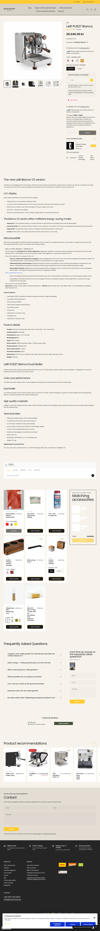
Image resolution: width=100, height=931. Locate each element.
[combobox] (78, 2)
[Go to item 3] (23, 84)
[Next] (57, 53)
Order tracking (8, 883)
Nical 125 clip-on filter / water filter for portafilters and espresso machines (31, 614)
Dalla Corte (9, 771)
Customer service (32, 875)
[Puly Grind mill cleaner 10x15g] (35, 500)
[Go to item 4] (32, 84)
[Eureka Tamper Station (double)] (14, 546)
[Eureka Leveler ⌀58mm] (56, 546)
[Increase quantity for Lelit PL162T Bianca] (75, 132)
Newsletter (7, 885)
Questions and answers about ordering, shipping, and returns (36, 878)
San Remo (31, 771)
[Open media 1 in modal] (33, 50)
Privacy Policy (77, 92)
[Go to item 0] (7, 84)
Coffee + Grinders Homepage (81, 157)
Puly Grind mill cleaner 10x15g (31, 515)
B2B (5, 878)
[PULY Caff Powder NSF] (56, 500)
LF (27, 558)
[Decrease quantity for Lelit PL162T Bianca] (68, 132)
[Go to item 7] (56, 84)
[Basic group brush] (35, 546)
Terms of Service (89, 92)
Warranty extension (33, 865)
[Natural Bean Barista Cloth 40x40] (14, 500)
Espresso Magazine (9, 870)
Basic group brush (31, 561)
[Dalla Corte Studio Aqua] (15, 759)
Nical (28, 606)
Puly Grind (30, 511)
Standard (70, 68)
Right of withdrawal (33, 870)
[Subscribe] (91, 80)
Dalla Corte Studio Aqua (10, 774)
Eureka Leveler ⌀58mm (51, 561)
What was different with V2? (13, 273)
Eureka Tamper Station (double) (9, 562)
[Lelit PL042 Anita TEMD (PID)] (85, 759)
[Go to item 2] (15, 84)
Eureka (7, 558)
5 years (80, 68)
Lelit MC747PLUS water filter (81, 145)
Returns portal (31, 868)
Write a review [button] (63, 723)
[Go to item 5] (40, 84)
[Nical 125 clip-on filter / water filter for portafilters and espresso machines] (35, 594)
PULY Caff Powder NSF (53, 515)
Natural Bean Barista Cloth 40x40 (10, 515)
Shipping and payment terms (36, 873)
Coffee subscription (10, 880)
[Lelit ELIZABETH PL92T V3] (62, 759)
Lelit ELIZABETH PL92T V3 (56, 775)
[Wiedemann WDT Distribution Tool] (14, 594)
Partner (6, 875)
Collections (73, 157)
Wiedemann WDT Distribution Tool (10, 610)
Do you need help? (74, 152)
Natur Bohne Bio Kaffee (11, 511)
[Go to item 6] (48, 84)
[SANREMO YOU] (38, 759)
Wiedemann (8, 606)
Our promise (7, 873)
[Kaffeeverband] (62, 872)
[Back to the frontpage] (67, 157)
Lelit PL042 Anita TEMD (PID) (79, 776)
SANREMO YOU (32, 774)
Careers (6, 868)
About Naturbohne (9, 865)
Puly (50, 511)
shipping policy (84, 48)
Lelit (67, 23)
